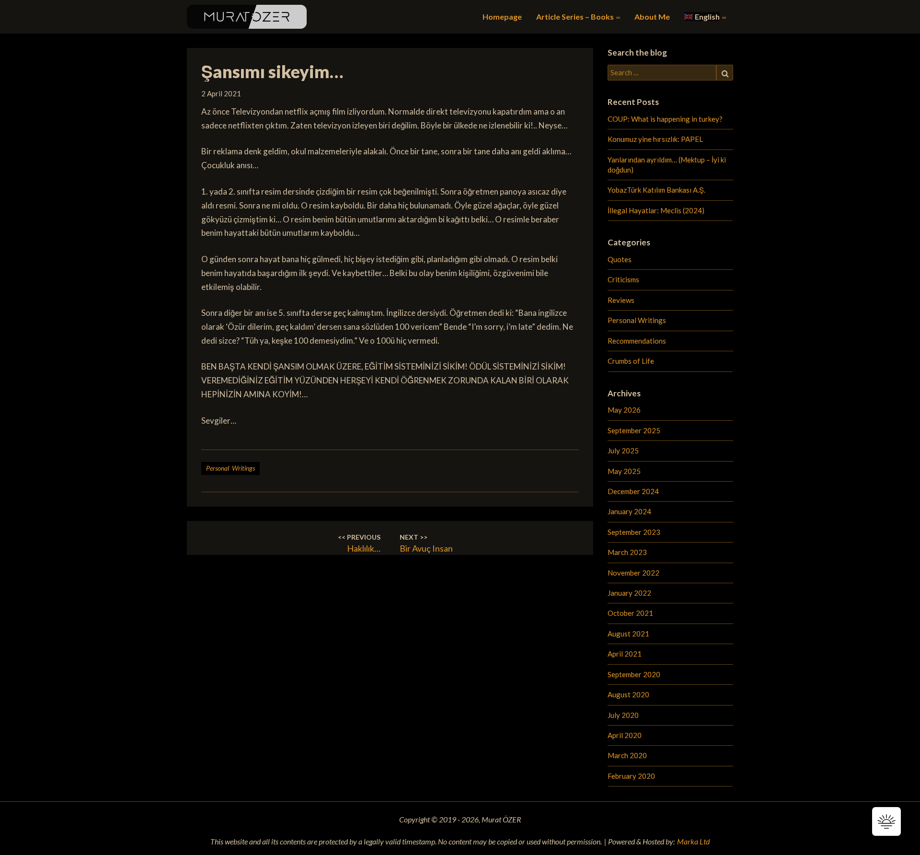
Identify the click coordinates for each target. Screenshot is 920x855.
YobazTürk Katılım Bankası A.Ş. (656, 189)
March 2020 (627, 755)
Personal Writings (230, 468)
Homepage (502, 16)
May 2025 (624, 471)
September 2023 (634, 532)
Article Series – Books (575, 16)
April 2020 (625, 735)
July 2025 (623, 450)
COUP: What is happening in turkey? (665, 119)
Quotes (620, 259)
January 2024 (629, 511)
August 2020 (628, 694)
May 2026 (624, 409)
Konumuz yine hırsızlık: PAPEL (655, 139)
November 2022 (633, 572)
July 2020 (623, 715)
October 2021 (630, 613)
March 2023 (627, 552)
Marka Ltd (693, 841)
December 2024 (633, 491)
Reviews (621, 300)
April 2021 (625, 653)
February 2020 (631, 776)
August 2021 (628, 633)
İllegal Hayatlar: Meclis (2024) (656, 210)
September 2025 (634, 430)
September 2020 (634, 674)
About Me (652, 16)
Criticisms (623, 279)
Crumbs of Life (631, 361)
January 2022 (629, 593)
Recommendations (637, 340)
